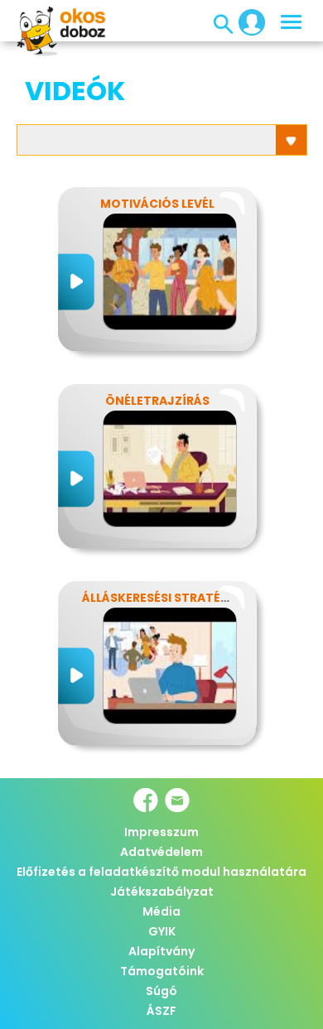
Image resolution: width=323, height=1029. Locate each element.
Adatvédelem (161, 852)
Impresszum (161, 832)
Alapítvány (161, 951)
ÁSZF (161, 1011)
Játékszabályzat (162, 891)
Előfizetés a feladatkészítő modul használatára (161, 871)
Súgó (161, 991)
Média (161, 911)
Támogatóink (162, 971)
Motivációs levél (157, 203)
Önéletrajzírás (157, 400)
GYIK (162, 931)
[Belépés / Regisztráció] (247, 21)
